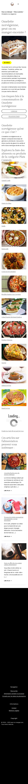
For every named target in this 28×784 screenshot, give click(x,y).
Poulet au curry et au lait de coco (13, 431)
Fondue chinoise (7, 340)
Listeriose (14, 111)
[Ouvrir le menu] (18, 4)
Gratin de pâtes (6, 203)
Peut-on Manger (7, 12)
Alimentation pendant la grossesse (14, 693)
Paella (3, 226)
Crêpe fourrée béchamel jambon (12, 317)
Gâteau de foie (6, 385)
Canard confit (6, 180)
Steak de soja (6, 408)
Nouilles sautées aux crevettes (11, 294)
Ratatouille (5, 249)
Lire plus (8, 490)
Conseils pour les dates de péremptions (14, 696)
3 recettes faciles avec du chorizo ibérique (11, 474)
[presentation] (14, 170)
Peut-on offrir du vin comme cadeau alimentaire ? (13, 564)
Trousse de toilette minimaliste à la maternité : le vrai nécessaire (13, 518)
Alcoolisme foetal (14, 116)
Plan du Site (14, 691)
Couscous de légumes (9, 272)
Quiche (4, 363)
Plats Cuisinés (18, 12)
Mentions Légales (14, 710)
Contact (14, 708)
